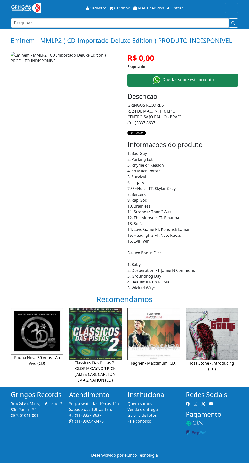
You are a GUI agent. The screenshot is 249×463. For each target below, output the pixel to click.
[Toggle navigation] (231, 8)
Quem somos (139, 403)
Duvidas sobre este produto (187, 79)
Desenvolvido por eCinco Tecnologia (124, 455)
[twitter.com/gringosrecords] (203, 403)
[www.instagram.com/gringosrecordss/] (195, 403)
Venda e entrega (142, 409)
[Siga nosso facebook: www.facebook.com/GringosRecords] (188, 403)
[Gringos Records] (26, 8)
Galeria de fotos (142, 415)
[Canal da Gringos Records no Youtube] (211, 403)
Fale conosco (139, 421)
